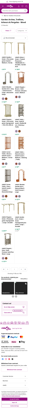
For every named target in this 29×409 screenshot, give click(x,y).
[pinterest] (9, 359)
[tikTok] (12, 359)
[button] (8, 288)
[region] (14, 398)
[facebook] (2, 359)
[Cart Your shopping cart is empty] (26, 6)
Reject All (14, 402)
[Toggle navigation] (3, 6)
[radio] (3, 98)
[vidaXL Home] (10, 6)
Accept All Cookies (14, 399)
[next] (21, 269)
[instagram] (6, 359)
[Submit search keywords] (25, 10)
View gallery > (24, 278)
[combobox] (14, 11)
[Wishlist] (22, 6)
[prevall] (4, 269)
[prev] (8, 269)
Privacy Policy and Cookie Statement (11, 396)
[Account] (18, 6)
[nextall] (25, 269)
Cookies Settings (14, 406)
